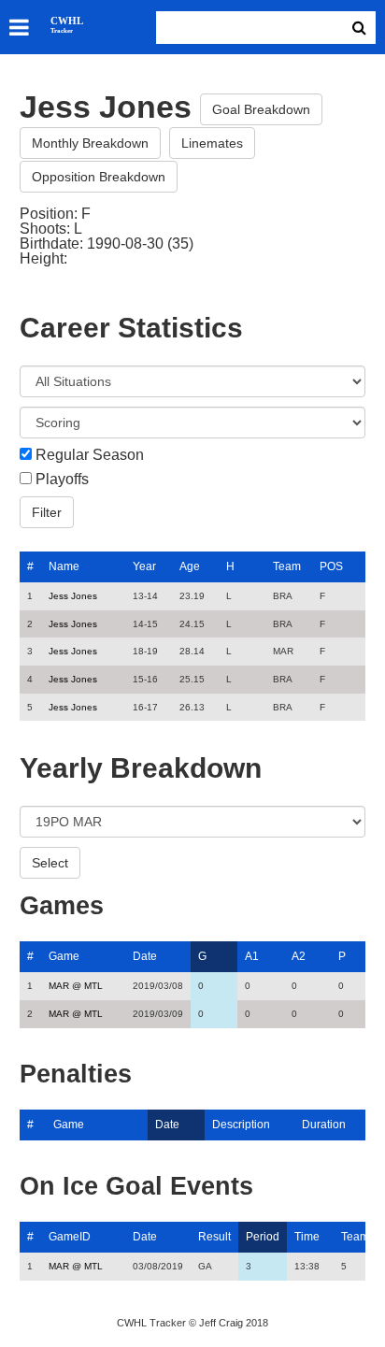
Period (262, 1236)
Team (287, 566)
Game (64, 956)
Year (144, 566)
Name (64, 566)
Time (307, 1236)
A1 (252, 956)
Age (189, 566)
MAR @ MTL (76, 986)
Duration (324, 1124)
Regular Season (90, 455)
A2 (299, 956)
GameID (70, 1236)
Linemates (212, 143)
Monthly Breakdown (90, 143)
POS (331, 566)
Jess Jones (73, 596)
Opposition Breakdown (98, 176)
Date (145, 956)
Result (214, 1236)
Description (241, 1124)
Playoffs (62, 479)
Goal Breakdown (261, 109)
